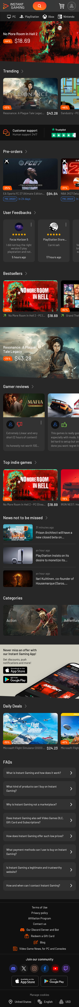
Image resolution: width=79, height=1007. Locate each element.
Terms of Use (39, 907)
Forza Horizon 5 (19, 239)
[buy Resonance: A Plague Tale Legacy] (39, 353)
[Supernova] (19, 227)
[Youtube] (55, 968)
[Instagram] (34, 968)
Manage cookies (39, 994)
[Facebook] (45, 968)
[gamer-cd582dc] (55, 424)
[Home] (13, 6)
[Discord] (13, 968)
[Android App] (54, 981)
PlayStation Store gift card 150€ (53, 239)
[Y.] (54, 227)
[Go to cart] (61, 6)
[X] (24, 968)
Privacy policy (39, 913)
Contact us (39, 923)
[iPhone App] (25, 981)
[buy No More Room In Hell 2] (39, 42)
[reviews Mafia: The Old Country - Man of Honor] (24, 405)
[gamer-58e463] (10, 424)
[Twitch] (66, 968)
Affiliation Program (39, 918)
